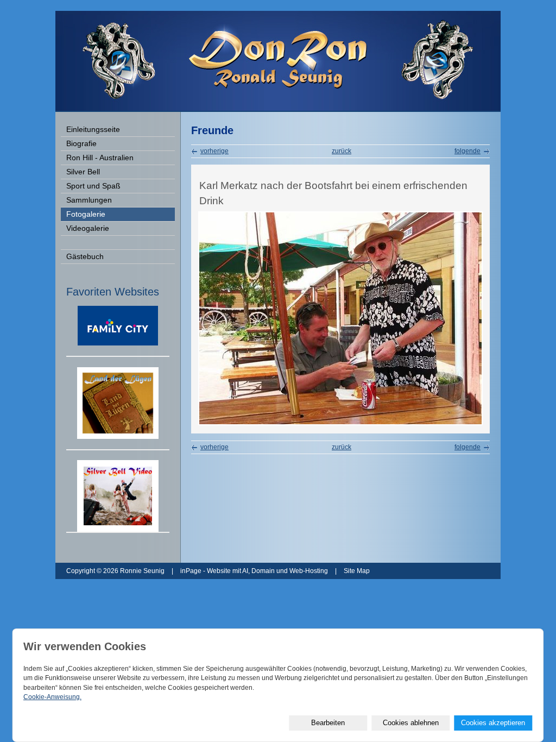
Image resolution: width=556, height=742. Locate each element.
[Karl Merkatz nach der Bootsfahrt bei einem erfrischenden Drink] (340, 423)
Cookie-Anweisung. (52, 697)
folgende (467, 151)
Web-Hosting (308, 571)
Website (219, 571)
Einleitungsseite (93, 129)
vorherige (214, 151)
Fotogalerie (85, 214)
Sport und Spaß (93, 186)
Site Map (357, 571)
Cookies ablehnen (411, 723)
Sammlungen (89, 200)
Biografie (81, 144)
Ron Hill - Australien (100, 158)
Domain (263, 571)
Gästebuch (85, 257)
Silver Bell (83, 172)
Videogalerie (87, 228)
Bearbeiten (328, 723)
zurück (341, 151)
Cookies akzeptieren (493, 723)
